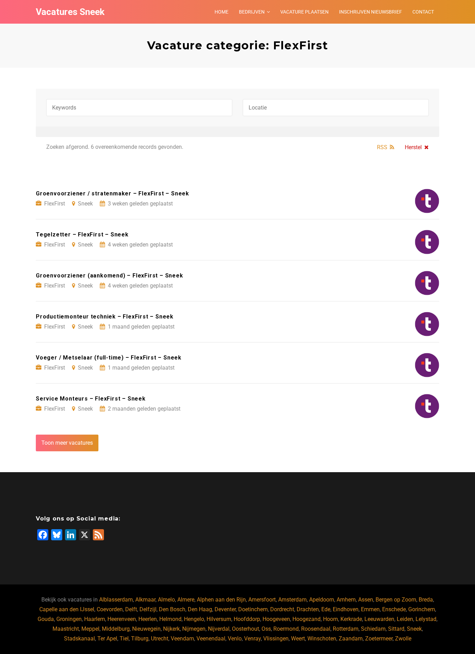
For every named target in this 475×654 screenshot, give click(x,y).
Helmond (170, 619)
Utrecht (159, 638)
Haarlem (94, 619)
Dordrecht (282, 609)
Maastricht (66, 628)
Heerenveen (121, 619)
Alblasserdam (116, 599)
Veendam (182, 638)
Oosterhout (245, 628)
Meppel (90, 628)
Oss (266, 628)
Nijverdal (219, 628)
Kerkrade (351, 619)
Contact (423, 12)
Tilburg (139, 638)
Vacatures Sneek (70, 12)
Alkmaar (145, 599)
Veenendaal (210, 638)
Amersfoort (262, 599)
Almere (185, 599)
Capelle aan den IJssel (66, 609)
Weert (298, 638)
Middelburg (116, 628)
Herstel (413, 147)
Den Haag (200, 609)
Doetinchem (253, 609)
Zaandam (351, 638)
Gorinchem (421, 609)
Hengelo (194, 619)
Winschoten (321, 638)
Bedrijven (252, 12)
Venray (252, 638)
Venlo (235, 638)
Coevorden (110, 609)
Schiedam (373, 628)
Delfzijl (147, 609)
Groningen (69, 619)
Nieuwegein (146, 628)
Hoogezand (306, 619)
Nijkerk (171, 628)
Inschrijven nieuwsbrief (370, 12)
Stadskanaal (79, 638)
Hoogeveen (276, 619)
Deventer (225, 609)
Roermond (286, 628)
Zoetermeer (379, 638)
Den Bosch (172, 609)
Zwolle (403, 638)
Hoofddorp (247, 619)
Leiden (405, 619)
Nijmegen (194, 628)
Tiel (124, 638)
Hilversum (219, 619)
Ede (325, 609)
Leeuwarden (379, 619)
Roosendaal (315, 628)
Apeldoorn (321, 599)
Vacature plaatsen (304, 12)
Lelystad (426, 619)
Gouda (46, 619)
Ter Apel (107, 638)
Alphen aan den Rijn (221, 599)
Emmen (370, 609)
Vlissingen (276, 638)
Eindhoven (346, 609)
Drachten (308, 609)
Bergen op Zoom (396, 599)
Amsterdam (292, 599)
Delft (131, 609)
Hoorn (330, 619)
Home (221, 12)
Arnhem (346, 599)
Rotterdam (346, 628)
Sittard (396, 628)
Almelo (166, 599)
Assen (365, 599)
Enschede (394, 609)
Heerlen (147, 619)
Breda (426, 599)
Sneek (414, 628)
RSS (382, 147)
